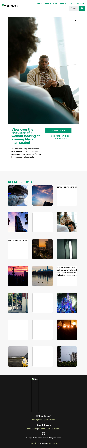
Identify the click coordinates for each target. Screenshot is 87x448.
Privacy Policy (33, 443)
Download (15, 201)
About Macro (32, 429)
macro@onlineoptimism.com (43, 420)
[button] (75, 21)
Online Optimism (52, 443)
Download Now (58, 130)
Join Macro (56, 429)
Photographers (44, 429)
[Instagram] (43, 433)
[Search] (82, 8)
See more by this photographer (60, 137)
